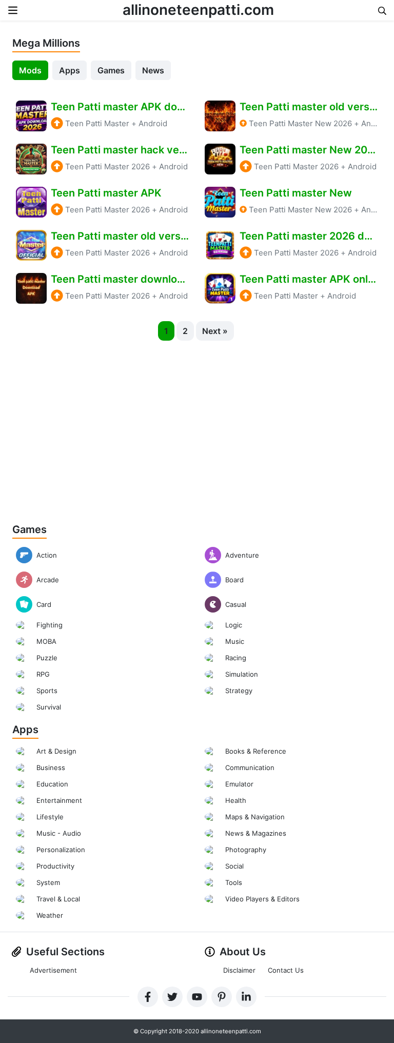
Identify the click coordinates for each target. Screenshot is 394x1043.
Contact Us (286, 970)
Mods (30, 70)
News (153, 70)
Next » (215, 331)
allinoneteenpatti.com (198, 9)
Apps (69, 70)
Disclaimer (239, 970)
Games (111, 70)
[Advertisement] (197, 427)
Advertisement (53, 970)
